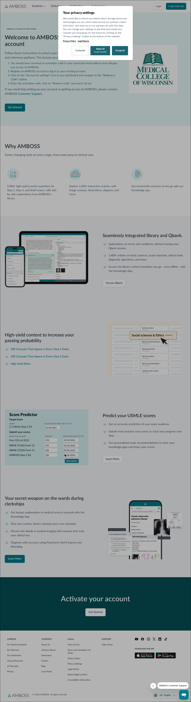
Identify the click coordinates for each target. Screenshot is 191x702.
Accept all (119, 51)
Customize (80, 51)
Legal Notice (83, 41)
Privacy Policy (69, 41)
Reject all (100, 50)
